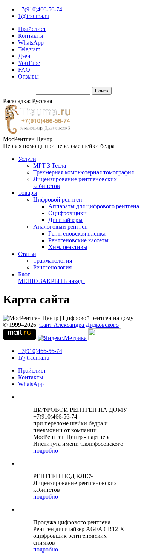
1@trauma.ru (33, 16)
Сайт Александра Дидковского (79, 325)
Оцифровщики (67, 213)
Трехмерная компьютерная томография (83, 172)
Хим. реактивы (67, 247)
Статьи (27, 254)
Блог (24, 274)
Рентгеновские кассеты (78, 240)
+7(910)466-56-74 (40, 9)
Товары (27, 192)
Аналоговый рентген (60, 226)
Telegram (29, 49)
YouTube (29, 63)
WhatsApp (31, 42)
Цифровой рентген (57, 199)
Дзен (24, 56)
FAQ (24, 69)
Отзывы (28, 76)
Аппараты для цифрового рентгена (93, 206)
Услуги (27, 159)
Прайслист (32, 29)
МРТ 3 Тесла (49, 165)
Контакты (30, 35)
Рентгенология (52, 267)
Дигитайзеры (65, 220)
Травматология (52, 260)
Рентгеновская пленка (77, 233)
